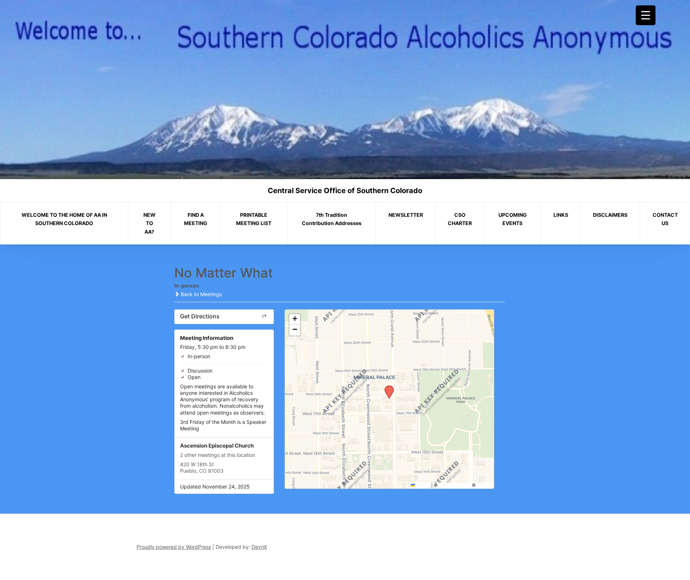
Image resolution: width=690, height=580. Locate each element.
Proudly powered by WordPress (174, 547)
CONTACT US (665, 219)
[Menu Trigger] (646, 15)
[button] (387, 387)
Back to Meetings (200, 294)
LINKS (560, 215)
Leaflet (422, 485)
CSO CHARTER (460, 219)
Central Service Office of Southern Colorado (345, 190)
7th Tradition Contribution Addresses (332, 219)
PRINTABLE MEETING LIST (253, 219)
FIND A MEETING (195, 219)
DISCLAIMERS (610, 215)
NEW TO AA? (149, 223)
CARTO (484, 485)
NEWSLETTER (405, 215)
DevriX (259, 547)
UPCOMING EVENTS (512, 219)
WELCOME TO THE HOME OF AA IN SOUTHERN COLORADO (64, 219)
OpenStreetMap (455, 485)
